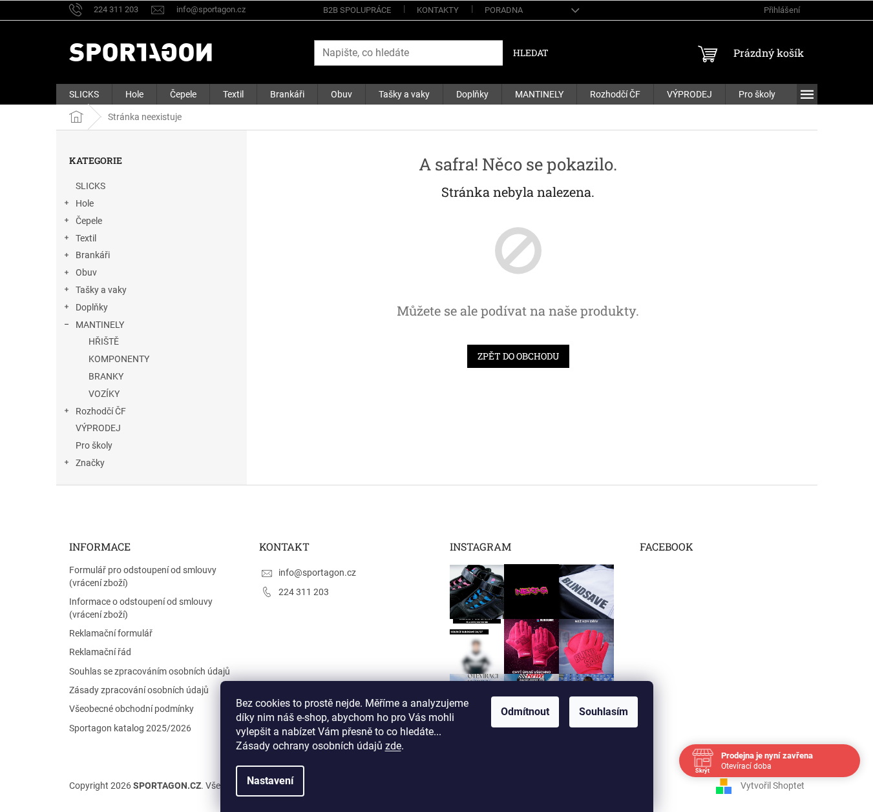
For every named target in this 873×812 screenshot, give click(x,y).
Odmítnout (525, 711)
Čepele (89, 221)
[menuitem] (84, 94)
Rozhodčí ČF (101, 411)
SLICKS (90, 186)
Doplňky (92, 307)
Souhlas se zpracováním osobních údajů (149, 671)
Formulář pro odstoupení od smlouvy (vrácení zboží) (142, 576)
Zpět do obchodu (518, 356)
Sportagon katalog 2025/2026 (130, 728)
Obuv (86, 272)
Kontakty (438, 10)
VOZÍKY (104, 394)
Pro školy (94, 445)
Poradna (504, 10)
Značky (90, 463)
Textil (86, 238)
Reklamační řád (100, 652)
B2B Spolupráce (357, 10)
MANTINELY (100, 325)
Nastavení (270, 781)
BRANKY (106, 376)
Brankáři (93, 255)
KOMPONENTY (119, 359)
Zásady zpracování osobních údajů (139, 690)
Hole (85, 203)
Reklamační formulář (111, 633)
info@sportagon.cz (317, 572)
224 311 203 (304, 592)
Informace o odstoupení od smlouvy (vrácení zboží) (141, 607)
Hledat (531, 52)
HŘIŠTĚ (104, 341)
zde (393, 746)
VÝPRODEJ (98, 428)
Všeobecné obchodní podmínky (131, 709)
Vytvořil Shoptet (773, 785)
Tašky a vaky (101, 290)
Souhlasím (603, 711)
